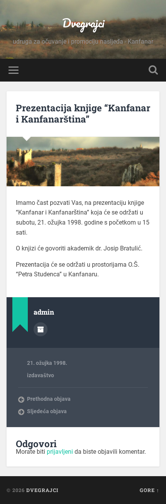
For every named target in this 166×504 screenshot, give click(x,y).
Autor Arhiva (40, 329)
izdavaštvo (40, 375)
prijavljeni (60, 451)
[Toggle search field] (153, 70)
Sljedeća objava (47, 411)
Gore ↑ (149, 490)
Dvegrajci (83, 23)
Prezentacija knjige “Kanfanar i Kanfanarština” (83, 113)
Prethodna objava (49, 399)
